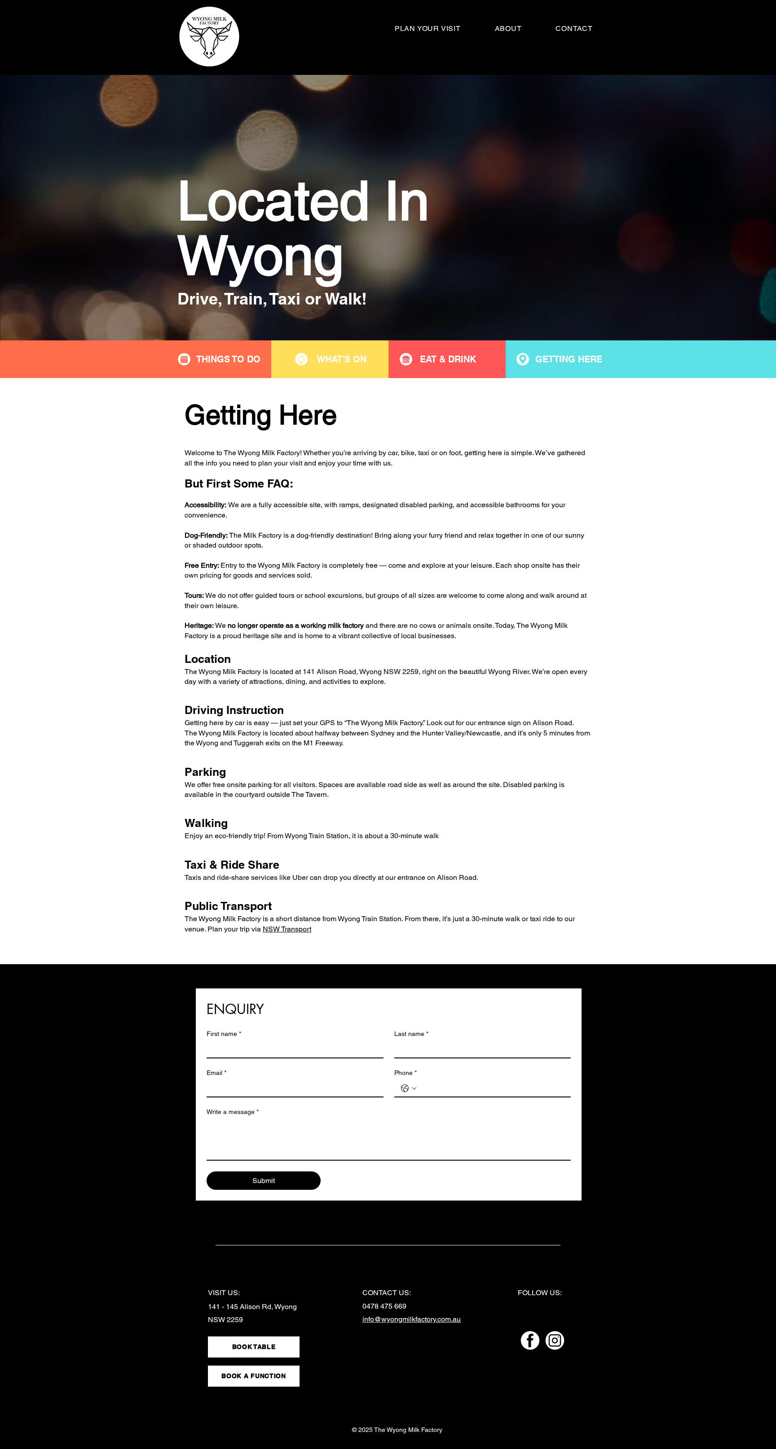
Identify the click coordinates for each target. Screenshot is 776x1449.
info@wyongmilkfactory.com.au (411, 1319)
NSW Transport (287, 929)
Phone (405, 1072)
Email (216, 1072)
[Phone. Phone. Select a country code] (409, 1088)
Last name (411, 1033)
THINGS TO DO (228, 359)
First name (224, 1033)
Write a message (233, 1111)
